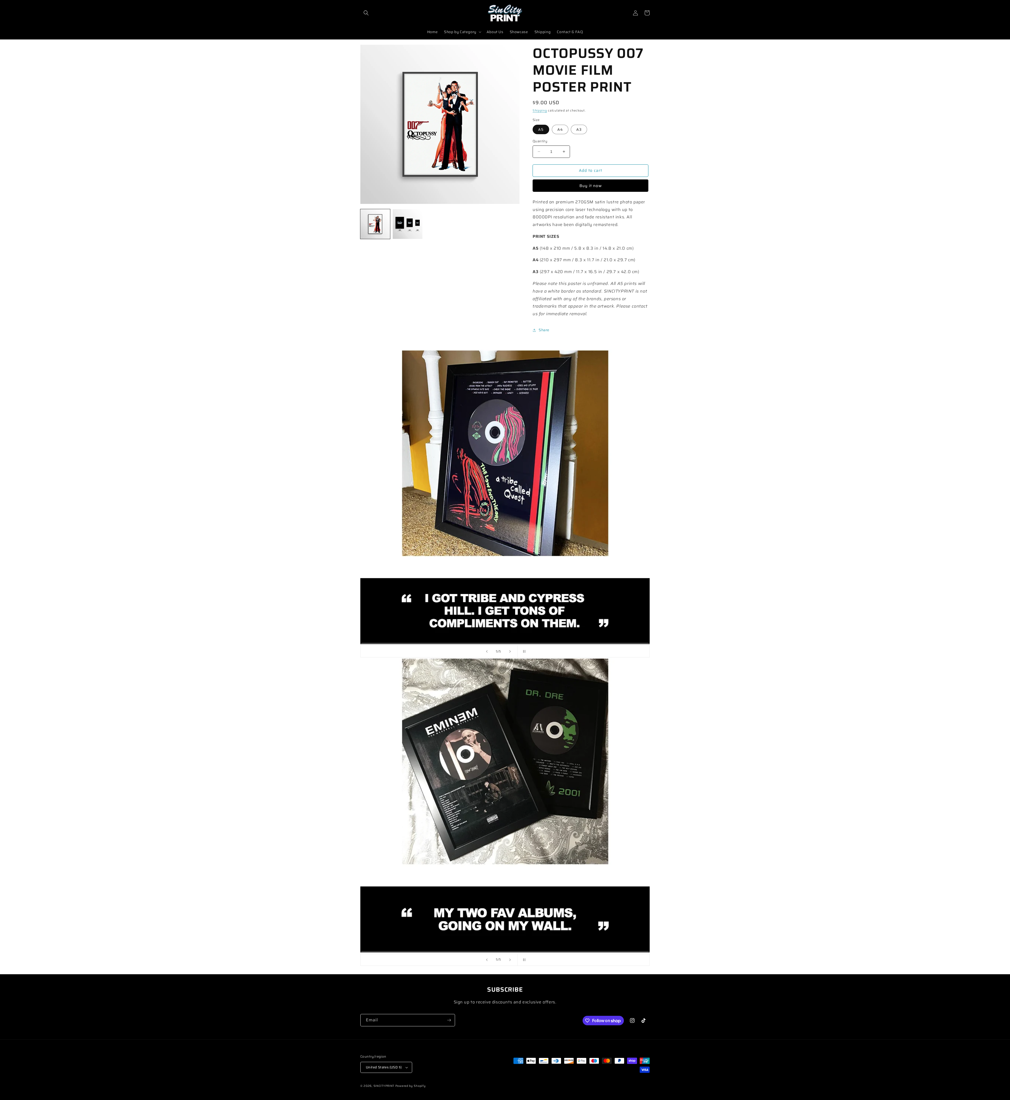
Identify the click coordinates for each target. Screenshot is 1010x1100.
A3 (579, 129)
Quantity (540, 141)
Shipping (540, 110)
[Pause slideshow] (523, 651)
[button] (366, 13)
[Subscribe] (449, 1020)
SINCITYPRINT (383, 1086)
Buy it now (590, 186)
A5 (541, 129)
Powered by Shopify (410, 1086)
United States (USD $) (384, 1067)
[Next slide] (510, 651)
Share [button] (544, 330)
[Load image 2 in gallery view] (407, 224)
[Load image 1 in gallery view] (375, 224)
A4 (560, 129)
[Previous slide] (487, 651)
